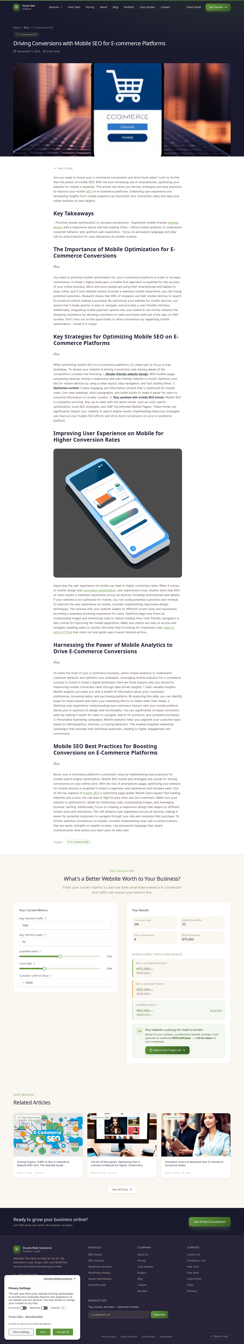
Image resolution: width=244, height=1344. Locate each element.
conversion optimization (99, 590)
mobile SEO (91, 793)
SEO (89, 191)
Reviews (142, 1290)
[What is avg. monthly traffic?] (45, 918)
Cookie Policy (148, 1336)
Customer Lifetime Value (34, 975)
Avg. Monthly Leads (31, 935)
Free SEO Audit (97, 1284)
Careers (142, 1284)
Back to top (221, 1336)
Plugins (142, 1272)
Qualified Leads (28, 951)
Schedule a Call (196, 1260)
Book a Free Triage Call (167, 1050)
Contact (165, 7)
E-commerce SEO (28, 34)
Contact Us (193, 1254)
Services (54, 7)
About (103, 7)
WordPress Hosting (99, 1272)
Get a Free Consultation (210, 1222)
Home (16, 27)
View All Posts (120, 1189)
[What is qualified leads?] (40, 951)
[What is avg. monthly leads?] (45, 935)
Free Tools (74, 7)
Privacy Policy (109, 1336)
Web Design (95, 1254)
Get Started (216, 7)
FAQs (190, 1284)
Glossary (192, 1290)
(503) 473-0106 (28, 1274)
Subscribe (159, 1314)
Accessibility (166, 1336)
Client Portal (193, 7)
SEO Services (96, 1260)
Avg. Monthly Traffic (31, 918)
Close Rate (25, 963)
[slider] (60, 956)
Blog (115, 7)
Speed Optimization (99, 1278)
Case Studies (147, 7)
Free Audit (193, 1272)
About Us (143, 1254)
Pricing (90, 7)
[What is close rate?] (34, 963)
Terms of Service (128, 1336)
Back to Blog (65, 168)
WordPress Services (99, 1266)
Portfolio (129, 7)
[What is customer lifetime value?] (51, 975)
